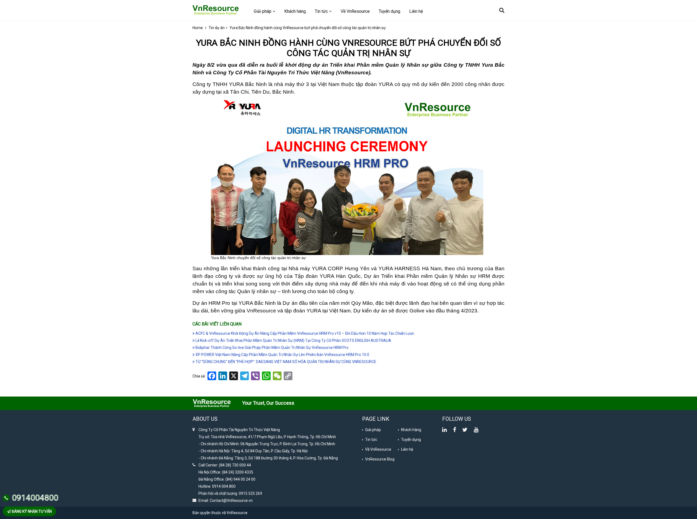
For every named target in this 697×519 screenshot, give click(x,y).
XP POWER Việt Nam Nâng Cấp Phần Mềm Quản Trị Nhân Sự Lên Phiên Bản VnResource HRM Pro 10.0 (282, 354)
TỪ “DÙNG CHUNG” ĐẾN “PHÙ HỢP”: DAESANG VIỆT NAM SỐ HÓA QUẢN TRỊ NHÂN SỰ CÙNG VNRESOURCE (285, 362)
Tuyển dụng (389, 11)
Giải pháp (373, 430)
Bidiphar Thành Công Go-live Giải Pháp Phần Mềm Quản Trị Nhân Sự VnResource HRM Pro (271, 347)
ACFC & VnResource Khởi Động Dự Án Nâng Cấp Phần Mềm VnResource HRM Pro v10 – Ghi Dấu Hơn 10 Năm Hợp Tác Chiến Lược (304, 333)
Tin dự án (217, 28)
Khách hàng (295, 11)
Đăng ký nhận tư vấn (31, 511)
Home (197, 28)
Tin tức (371, 439)
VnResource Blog (380, 459)
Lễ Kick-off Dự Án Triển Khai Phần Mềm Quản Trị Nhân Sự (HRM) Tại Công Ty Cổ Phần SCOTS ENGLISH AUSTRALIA (293, 340)
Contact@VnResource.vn (231, 500)
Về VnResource (355, 11)
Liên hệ (416, 11)
